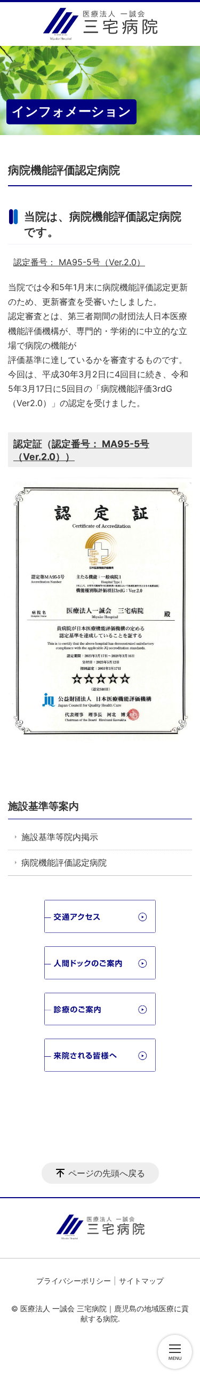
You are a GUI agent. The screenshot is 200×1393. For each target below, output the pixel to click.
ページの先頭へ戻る (106, 1173)
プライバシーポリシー (73, 1280)
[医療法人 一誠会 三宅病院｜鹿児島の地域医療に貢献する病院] (100, 24)
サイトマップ (141, 1280)
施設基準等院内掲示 (59, 837)
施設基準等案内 (43, 806)
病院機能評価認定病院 (64, 862)
